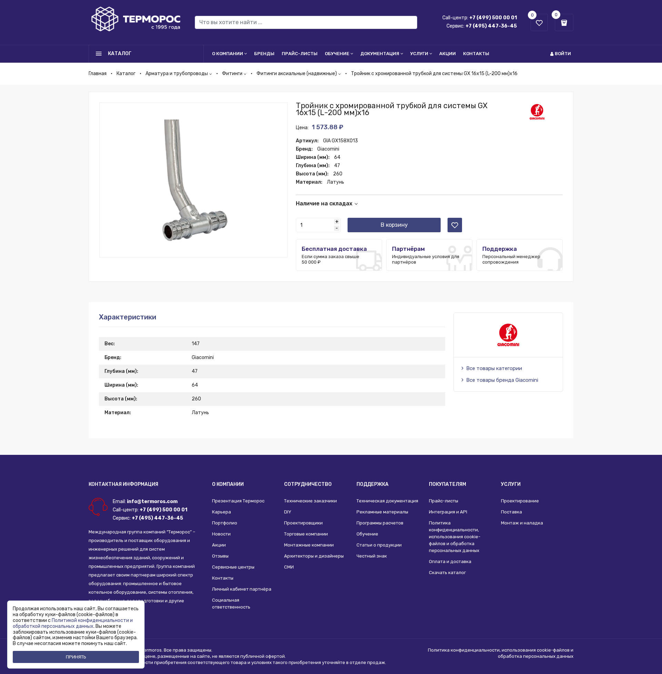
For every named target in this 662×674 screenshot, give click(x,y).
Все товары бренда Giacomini (502, 380)
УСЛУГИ (511, 484)
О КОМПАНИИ (228, 484)
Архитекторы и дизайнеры (314, 556)
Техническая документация (387, 500)
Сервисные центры (233, 567)
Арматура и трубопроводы (177, 73)
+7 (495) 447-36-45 (491, 26)
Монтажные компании (309, 545)
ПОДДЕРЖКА (373, 484)
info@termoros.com (152, 501)
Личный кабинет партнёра (241, 589)
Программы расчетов (380, 522)
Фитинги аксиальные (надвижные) (297, 73)
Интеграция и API (448, 511)
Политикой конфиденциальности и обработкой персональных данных (73, 623)
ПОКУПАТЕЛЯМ (447, 484)
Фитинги (232, 73)
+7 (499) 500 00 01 (493, 18)
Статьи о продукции (379, 545)
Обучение (337, 53)
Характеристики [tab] (127, 317)
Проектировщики (303, 522)
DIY (287, 511)
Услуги (419, 53)
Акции (447, 53)
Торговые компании (306, 534)
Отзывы (220, 556)
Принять (76, 657)
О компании (227, 53)
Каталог (126, 73)
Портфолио (224, 522)
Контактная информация (123, 484)
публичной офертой (262, 656)
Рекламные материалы (382, 511)
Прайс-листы (300, 53)
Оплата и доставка (450, 561)
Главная (98, 73)
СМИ (289, 567)
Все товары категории (494, 368)
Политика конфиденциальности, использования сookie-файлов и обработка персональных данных (454, 536)
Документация (379, 53)
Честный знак (372, 556)
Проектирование (520, 500)
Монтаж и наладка (522, 522)
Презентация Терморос (238, 500)
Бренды (264, 53)
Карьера (221, 511)
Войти (563, 53)
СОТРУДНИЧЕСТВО (308, 484)
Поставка (511, 511)
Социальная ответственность (231, 604)
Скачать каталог (447, 572)
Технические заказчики (310, 500)
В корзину (394, 225)
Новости (221, 534)
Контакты (476, 53)
